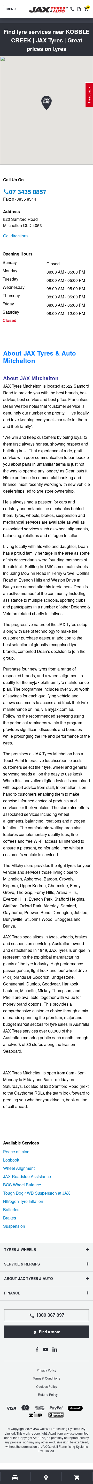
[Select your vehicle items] (15, 1477)
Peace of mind (16, 1152)
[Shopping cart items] (77, 1477)
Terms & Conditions (46, 1378)
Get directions (15, 236)
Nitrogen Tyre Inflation (23, 1201)
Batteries (11, 1209)
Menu (11, 8)
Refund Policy (48, 1394)
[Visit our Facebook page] (37, 1349)
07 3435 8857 (27, 191)
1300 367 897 (50, 1315)
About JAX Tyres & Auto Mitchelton (39, 357)
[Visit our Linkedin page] (55, 1349)
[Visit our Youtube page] (45, 1349)
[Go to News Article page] (79, 9)
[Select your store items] (46, 1477)
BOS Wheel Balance (22, 1185)
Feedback (89, 95)
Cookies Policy (46, 1386)
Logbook (11, 1160)
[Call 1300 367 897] (71, 9)
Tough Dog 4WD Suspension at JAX (36, 1193)
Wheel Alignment (19, 1168)
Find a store (49, 1331)
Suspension (14, 1226)
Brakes (9, 1218)
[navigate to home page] (52, 10)
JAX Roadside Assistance (27, 1176)
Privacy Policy (46, 1370)
